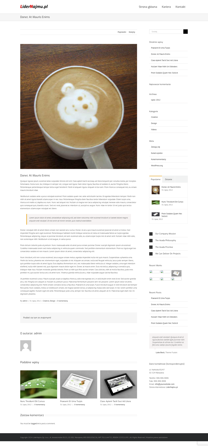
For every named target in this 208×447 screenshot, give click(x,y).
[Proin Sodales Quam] (176, 273)
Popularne (155, 179)
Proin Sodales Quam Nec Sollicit (164, 72)
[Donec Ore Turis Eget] (154, 273)
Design (52, 301)
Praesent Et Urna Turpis (71, 401)
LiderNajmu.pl (172, 387)
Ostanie (168, 179)
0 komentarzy (62, 301)
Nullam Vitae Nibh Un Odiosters (164, 66)
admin (25, 301)
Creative (46, 301)
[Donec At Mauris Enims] (156, 187)
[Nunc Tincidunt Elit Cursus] (156, 202)
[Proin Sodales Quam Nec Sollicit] (156, 213)
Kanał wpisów (157, 153)
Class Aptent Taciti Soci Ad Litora (115, 401)
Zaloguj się (155, 147)
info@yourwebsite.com (165, 384)
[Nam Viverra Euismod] (154, 280)
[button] (22, 388)
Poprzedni (122, 32)
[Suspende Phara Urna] (176, 280)
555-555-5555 (162, 378)
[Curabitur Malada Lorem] (165, 280)
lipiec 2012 (155, 100)
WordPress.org (157, 165)
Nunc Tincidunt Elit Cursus (32, 401)
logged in (35, 423)
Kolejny (132, 32)
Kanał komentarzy (158, 159)
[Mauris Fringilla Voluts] (165, 273)
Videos (154, 129)
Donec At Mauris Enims (160, 54)
